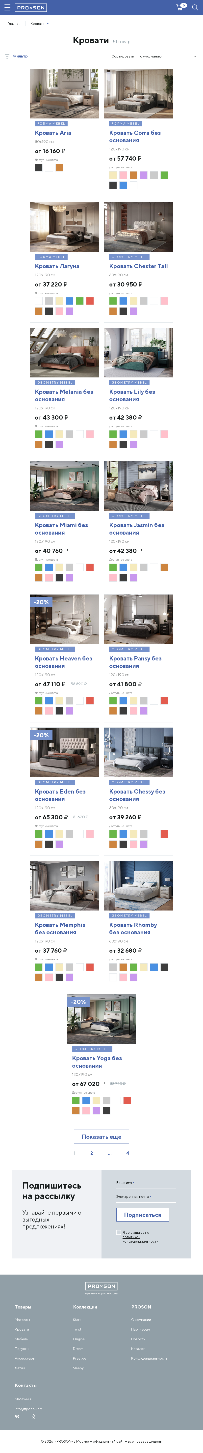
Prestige (79, 1358)
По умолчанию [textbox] (150, 56)
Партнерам (140, 1329)
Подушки (22, 1348)
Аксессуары (25, 1358)
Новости (138, 1339)
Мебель (21, 1339)
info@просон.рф (28, 1409)
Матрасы (22, 1319)
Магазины (23, 1399)
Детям (20, 1368)
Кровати (22, 1329)
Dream (78, 1348)
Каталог (138, 1348)
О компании (141, 1319)
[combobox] (168, 56)
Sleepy (78, 1368)
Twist (77, 1329)
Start (77, 1319)
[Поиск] (195, 7)
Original (79, 1339)
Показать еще (102, 1136)
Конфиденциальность (149, 1358)
